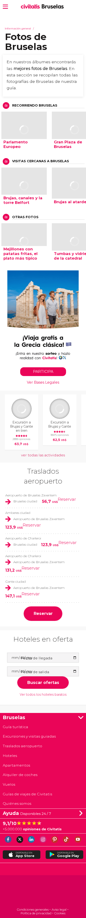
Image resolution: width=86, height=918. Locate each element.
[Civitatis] (43, 892)
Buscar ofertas (43, 682)
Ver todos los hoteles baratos (43, 695)
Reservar (67, 499)
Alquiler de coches (20, 775)
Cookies (59, 913)
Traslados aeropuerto (22, 746)
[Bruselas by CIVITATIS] (31, 7)
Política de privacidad (36, 913)
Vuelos (9, 784)
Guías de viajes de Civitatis (27, 794)
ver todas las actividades (43, 455)
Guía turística (15, 727)
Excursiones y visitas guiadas (29, 736)
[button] (5, 6)
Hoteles (10, 755)
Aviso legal (59, 909)
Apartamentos (16, 765)
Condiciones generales (33, 909)
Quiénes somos (17, 803)
